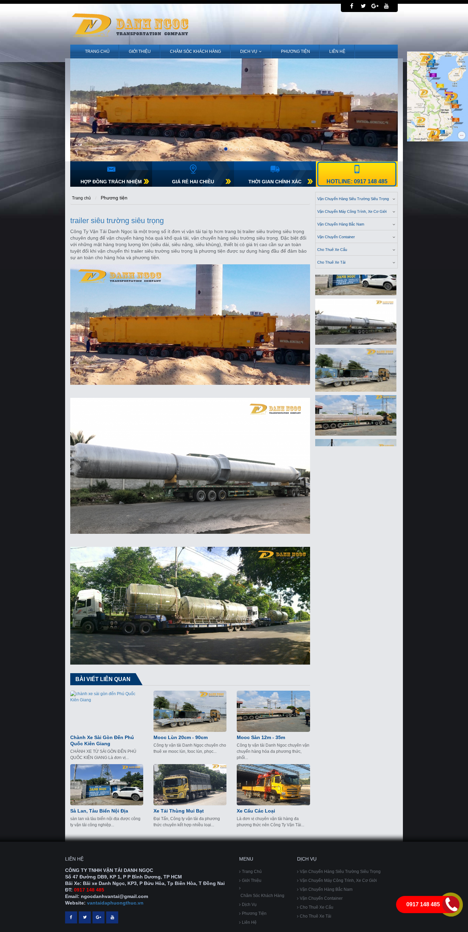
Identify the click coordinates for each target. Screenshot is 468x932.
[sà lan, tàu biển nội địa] (106, 784)
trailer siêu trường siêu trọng (117, 220)
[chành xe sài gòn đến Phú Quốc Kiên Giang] (106, 711)
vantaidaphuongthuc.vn (115, 903)
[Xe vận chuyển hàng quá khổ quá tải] (234, 109)
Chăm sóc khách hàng (195, 51)
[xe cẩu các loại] (273, 784)
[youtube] (386, 6)
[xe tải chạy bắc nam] (356, 408)
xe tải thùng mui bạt (178, 811)
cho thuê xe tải (331, 262)
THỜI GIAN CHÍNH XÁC (274, 181)
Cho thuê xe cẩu (332, 250)
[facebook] (351, 6)
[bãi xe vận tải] (356, 362)
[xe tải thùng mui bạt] (189, 784)
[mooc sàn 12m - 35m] (273, 711)
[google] (375, 6)
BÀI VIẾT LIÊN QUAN (103, 679)
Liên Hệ (337, 51)
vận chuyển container (336, 237)
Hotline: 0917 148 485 (357, 181)
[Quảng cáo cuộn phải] (437, 96)
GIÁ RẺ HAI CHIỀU (193, 181)
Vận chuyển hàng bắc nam (340, 224)
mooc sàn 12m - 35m (261, 737)
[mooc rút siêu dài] (356, 314)
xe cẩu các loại (256, 811)
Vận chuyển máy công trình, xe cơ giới (351, 211)
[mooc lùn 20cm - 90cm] (189, 711)
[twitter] (363, 6)
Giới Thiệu (140, 51)
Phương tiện (295, 51)
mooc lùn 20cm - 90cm (180, 737)
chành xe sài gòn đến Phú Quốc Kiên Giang (102, 740)
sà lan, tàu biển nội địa (99, 811)
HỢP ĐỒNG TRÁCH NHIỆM (111, 181)
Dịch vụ (248, 51)
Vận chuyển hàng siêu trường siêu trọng (353, 199)
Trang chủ (97, 51)
